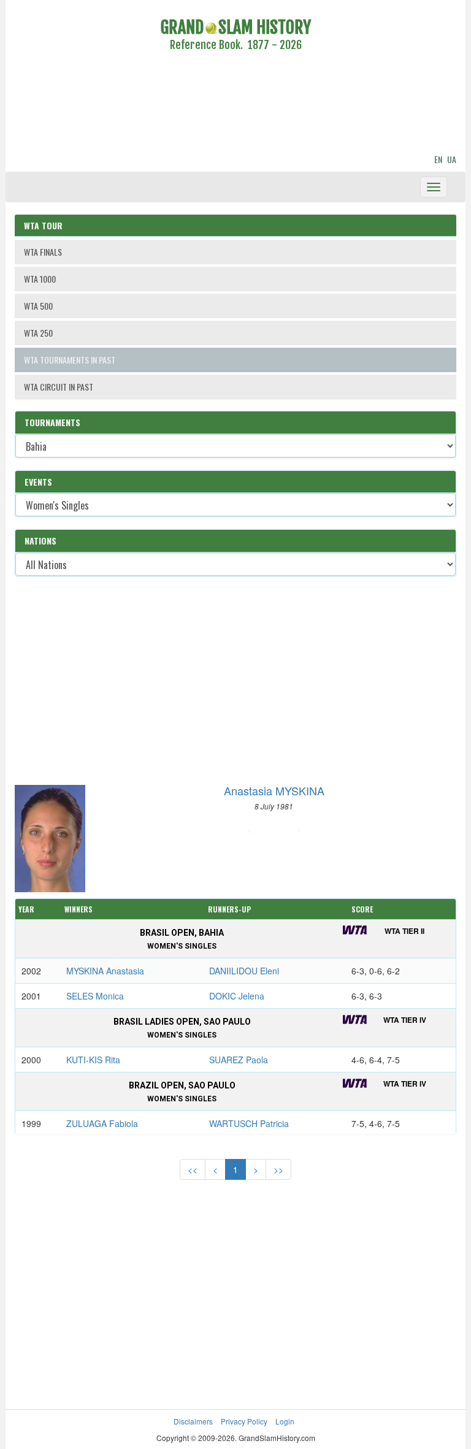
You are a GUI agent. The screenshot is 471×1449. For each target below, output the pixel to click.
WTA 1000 (40, 278)
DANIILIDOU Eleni (244, 971)
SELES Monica (95, 996)
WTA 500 (38, 305)
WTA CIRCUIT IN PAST (58, 386)
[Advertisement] (235, 104)
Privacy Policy (244, 1421)
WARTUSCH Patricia (249, 1123)
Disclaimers (193, 1421)
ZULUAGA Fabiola (102, 1123)
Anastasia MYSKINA (274, 790)
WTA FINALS (43, 251)
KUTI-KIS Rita (93, 1059)
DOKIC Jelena (236, 996)
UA (451, 159)
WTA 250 (38, 332)
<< (192, 1169)
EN (438, 159)
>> (278, 1169)
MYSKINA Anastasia (105, 971)
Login (284, 1421)
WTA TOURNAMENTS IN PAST (69, 359)
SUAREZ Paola (238, 1059)
